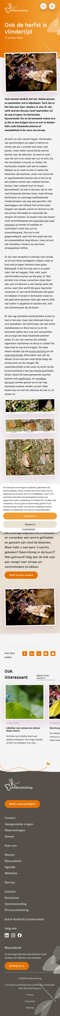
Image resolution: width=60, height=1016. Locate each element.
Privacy (30, 994)
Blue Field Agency (32, 988)
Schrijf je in (16, 965)
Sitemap (30, 1007)
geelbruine (24, 378)
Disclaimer (30, 1001)
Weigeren (30, 524)
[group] (24, 716)
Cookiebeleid (28, 529)
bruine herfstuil (37, 351)
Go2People (37, 985)
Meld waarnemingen (22, 803)
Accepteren (30, 516)
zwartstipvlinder (14, 355)
